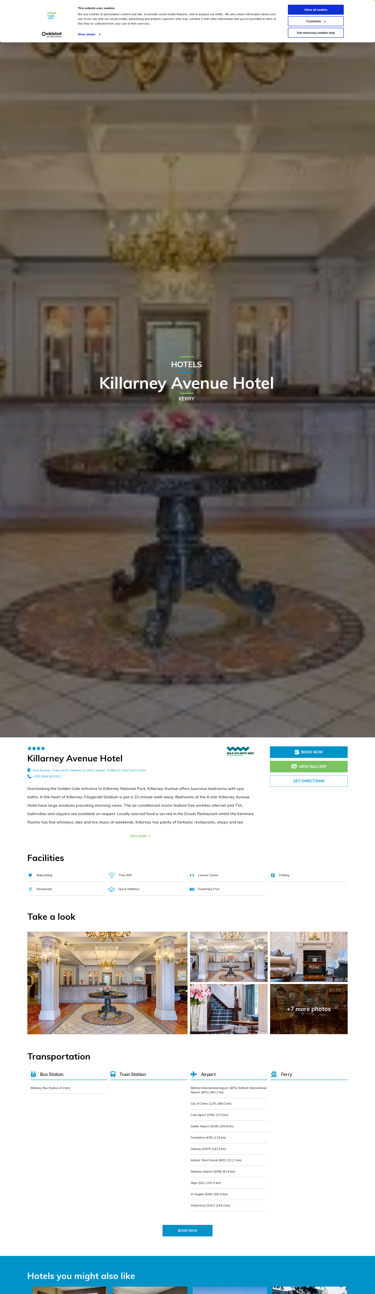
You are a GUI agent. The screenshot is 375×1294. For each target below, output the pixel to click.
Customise (313, 21)
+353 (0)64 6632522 (47, 776)
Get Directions (309, 780)
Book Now (312, 751)
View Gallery (312, 766)
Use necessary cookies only (316, 32)
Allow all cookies (315, 9)
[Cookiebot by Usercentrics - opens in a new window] (52, 35)
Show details (87, 34)
